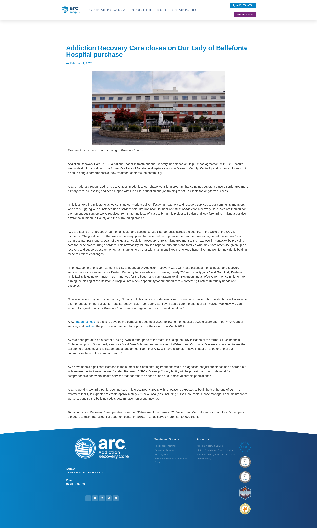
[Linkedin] (102, 498)
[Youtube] (95, 498)
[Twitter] (109, 498)
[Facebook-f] (88, 498)
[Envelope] (116, 498)
